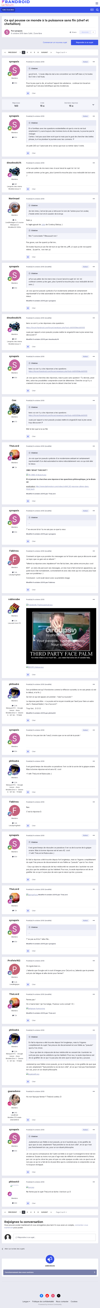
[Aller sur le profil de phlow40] (14, 1190)
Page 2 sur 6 (61, 52)
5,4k (15, 982)
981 (15, 184)
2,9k (15, 706)
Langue (26, 1301)
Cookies (74, 1301)
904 (15, 1203)
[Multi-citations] (28, 93)
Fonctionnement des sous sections (19, 1272)
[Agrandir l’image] (36, 475)
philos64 (14, 684)
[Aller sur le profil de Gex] (14, 409)
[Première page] (5, 52)
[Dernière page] (51, 52)
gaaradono (14, 1091)
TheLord (14, 446)
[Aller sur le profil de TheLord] (14, 454)
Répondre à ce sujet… (26, 1237)
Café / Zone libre (35, 33)
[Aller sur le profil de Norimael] (14, 207)
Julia (43, 224)
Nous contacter (62, 1301)
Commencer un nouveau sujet (55, 42)
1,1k (15, 467)
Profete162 (14, 960)
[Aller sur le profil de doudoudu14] (14, 171)
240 (15, 1113)
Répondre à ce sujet (84, 42)
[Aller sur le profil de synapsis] (7, 32)
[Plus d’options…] (93, 61)
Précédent (12, 52)
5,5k (15, 621)
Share (73, 32)
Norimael (14, 198)
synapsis (18, 31)
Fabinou (14, 551)
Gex (14, 400)
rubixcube (14, 599)
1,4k (15, 572)
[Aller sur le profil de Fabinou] (14, 559)
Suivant (44, 52)
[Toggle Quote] (30, 68)
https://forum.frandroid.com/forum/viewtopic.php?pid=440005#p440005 (55, 328)
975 (15, 422)
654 (15, 83)
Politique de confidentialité (43, 1301)
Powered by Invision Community (50, 1304)
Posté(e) (35, 62)
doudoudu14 (14, 162)
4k (15, 220)
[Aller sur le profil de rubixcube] (14, 607)
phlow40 (14, 1181)
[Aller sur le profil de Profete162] (14, 969)
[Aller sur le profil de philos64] (14, 692)
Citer (34, 93)
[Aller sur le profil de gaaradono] (14, 1099)
